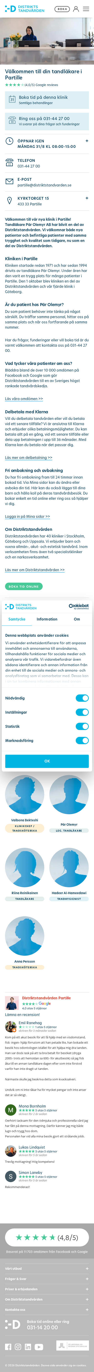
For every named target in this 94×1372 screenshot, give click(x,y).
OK (47, 761)
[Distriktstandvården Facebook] (10, 1347)
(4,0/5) (41, 85)
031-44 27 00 (29, 166)
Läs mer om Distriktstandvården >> (35, 570)
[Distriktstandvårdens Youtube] (41, 1347)
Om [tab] (77, 619)
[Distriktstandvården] (29, 9)
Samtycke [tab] (17, 619)
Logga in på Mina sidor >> (27, 516)
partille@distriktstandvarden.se (44, 185)
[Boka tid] (62, 9)
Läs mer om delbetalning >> (28, 457)
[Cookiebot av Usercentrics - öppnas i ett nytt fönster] (69, 607)
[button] (86, 9)
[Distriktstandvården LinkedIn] (30, 1347)
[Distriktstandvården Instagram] (20, 1347)
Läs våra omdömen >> (24, 398)
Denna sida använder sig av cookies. (64, 1365)
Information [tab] (47, 619)
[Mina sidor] (76, 9)
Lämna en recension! (22, 1014)
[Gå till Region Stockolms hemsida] (68, 1345)
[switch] (82, 712)
